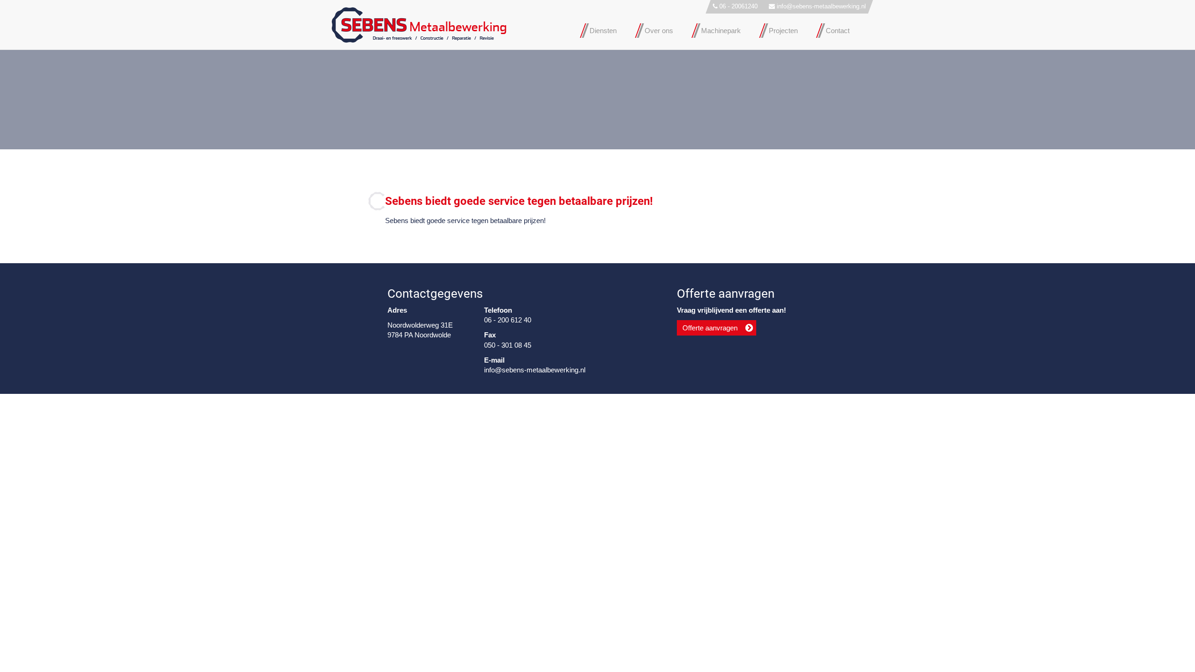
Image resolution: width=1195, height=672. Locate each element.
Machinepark (721, 31)
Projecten (783, 31)
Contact (838, 31)
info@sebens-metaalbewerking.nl (821, 6)
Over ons (659, 31)
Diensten (603, 31)
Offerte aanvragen (710, 328)
